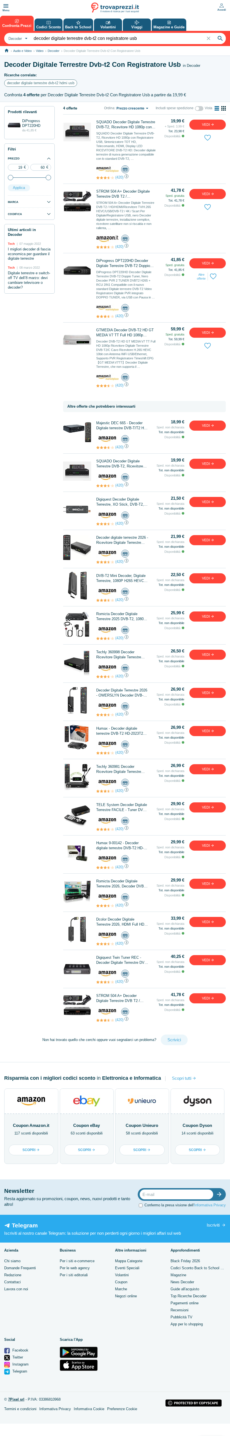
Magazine (178, 1275)
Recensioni (179, 1310)
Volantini (122, 1275)
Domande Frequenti (20, 1268)
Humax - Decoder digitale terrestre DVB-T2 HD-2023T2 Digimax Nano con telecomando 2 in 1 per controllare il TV (122, 731)
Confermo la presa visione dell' (185, 1205)
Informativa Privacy (210, 1205)
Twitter (17, 1357)
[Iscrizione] (220, 1194)
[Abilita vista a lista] (217, 108)
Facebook (19, 1350)
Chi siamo (12, 1261)
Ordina (109, 108)
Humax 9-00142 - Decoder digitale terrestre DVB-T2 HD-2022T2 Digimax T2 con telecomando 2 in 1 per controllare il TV (120, 846)
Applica (19, 188)
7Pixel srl (16, 1399)
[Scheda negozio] (107, 169)
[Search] (220, 38)
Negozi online (126, 1296)
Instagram (20, 1364)
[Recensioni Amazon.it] (105, 177)
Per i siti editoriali (74, 1275)
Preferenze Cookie (122, 1409)
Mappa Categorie (128, 1261)
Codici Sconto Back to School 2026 (199, 1268)
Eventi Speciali (127, 1268)
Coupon (121, 1282)
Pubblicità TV (181, 1317)
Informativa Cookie (89, 1409)
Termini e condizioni (20, 1409)
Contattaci (12, 1282)
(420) (119, 177)
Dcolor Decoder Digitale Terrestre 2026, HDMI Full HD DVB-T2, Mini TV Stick (120, 922)
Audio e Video (22, 50)
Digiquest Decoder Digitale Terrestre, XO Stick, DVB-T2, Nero (120, 502)
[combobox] (17, 38)
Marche (121, 1289)
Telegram (19, 1371)
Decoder (53, 50)
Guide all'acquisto (185, 1289)
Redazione (12, 1275)
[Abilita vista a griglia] (223, 108)
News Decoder (182, 1282)
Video (39, 50)
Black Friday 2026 (185, 1261)
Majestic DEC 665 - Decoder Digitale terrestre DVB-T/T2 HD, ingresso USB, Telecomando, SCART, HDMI (122, 426)
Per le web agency (75, 1268)
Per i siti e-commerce (77, 1261)
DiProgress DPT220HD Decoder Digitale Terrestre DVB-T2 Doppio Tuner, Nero (123, 263)
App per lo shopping (187, 1324)
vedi (206, 125)
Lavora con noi (16, 1289)
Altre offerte (201, 276)
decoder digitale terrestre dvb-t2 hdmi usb (40, 83)
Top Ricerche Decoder (188, 1296)
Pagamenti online (185, 1303)
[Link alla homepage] (6, 51)
